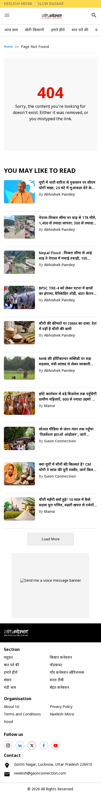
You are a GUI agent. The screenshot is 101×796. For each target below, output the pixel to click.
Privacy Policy (61, 707)
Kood (8, 722)
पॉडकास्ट (56, 665)
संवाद (7, 680)
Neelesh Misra (62, 714)
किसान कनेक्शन (61, 657)
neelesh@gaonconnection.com (40, 773)
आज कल (11, 30)
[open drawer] (7, 15)
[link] (50, 195)
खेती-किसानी (34, 30)
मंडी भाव (10, 687)
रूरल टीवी (57, 680)
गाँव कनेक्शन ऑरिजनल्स (67, 672)
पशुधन (8, 657)
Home (8, 47)
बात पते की (80, 30)
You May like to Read (40, 171)
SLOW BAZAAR (50, 4)
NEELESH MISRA (18, 4)
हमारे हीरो (58, 30)
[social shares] (8, 745)
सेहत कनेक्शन (59, 687)
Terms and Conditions (22, 714)
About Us (11, 707)
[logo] (51, 16)
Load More (51, 539)
